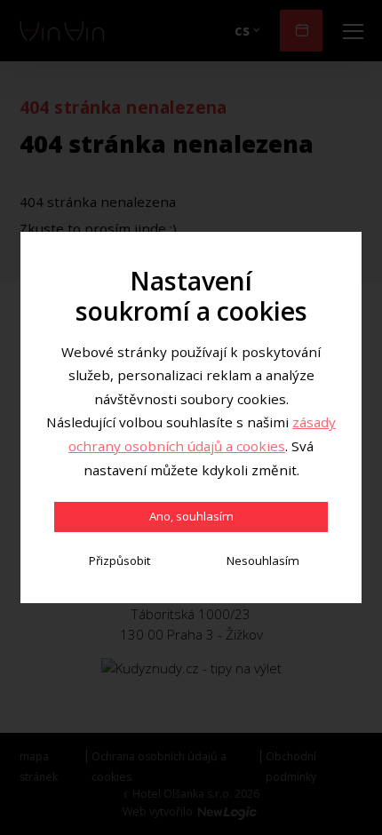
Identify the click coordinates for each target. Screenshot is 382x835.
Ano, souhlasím (191, 516)
